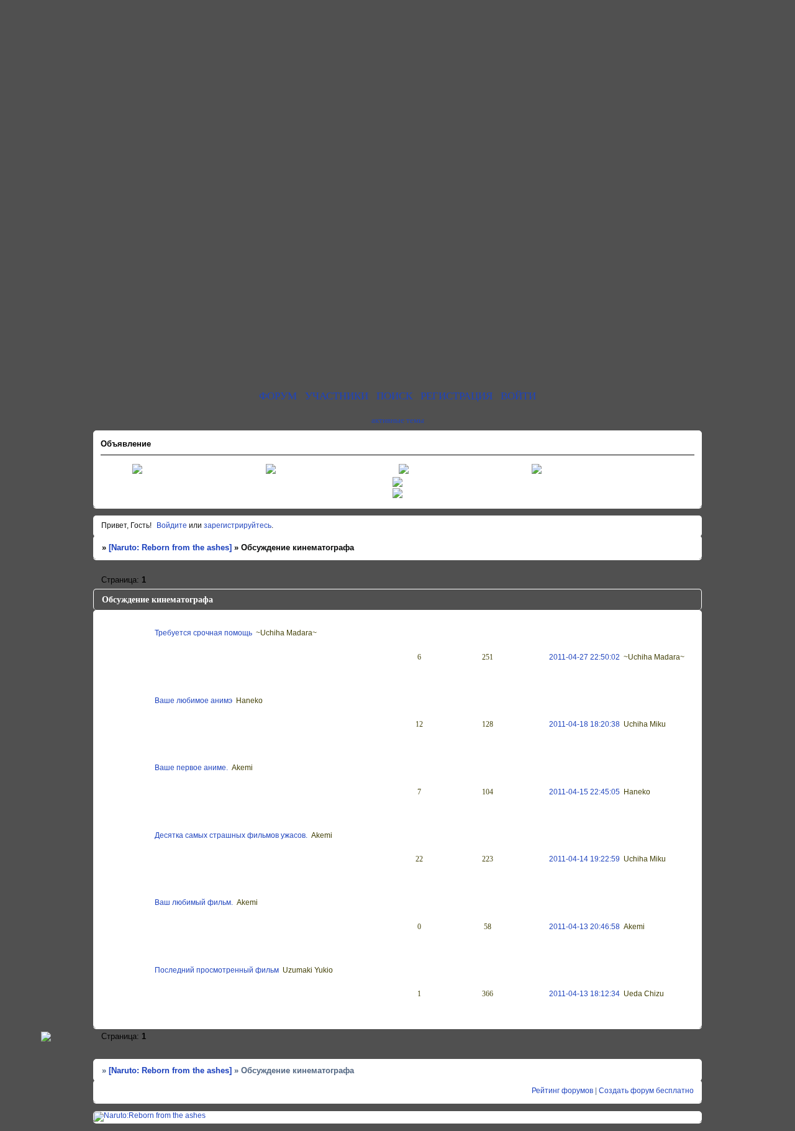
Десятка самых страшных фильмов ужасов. (231, 835)
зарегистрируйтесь (237, 525)
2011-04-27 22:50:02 (584, 657)
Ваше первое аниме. (191, 767)
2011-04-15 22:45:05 (584, 792)
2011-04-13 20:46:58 (584, 926)
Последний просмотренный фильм (217, 970)
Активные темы (397, 420)
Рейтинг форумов (562, 1090)
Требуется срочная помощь (203, 633)
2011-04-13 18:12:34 (584, 993)
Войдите (172, 525)
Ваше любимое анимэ (193, 700)
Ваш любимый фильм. (194, 902)
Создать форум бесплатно (646, 1090)
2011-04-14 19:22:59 (584, 859)
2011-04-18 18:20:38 (584, 724)
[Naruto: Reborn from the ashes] (170, 547)
